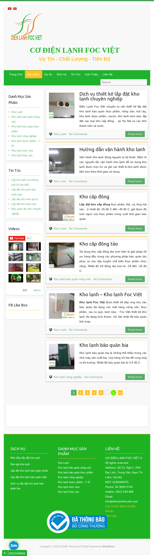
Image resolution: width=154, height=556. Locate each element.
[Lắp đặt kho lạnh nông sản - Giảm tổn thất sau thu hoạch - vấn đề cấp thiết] (33, 278)
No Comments (78, 134)
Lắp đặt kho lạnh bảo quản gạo (23, 192)
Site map (111, 515)
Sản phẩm (33, 74)
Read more (135, 134)
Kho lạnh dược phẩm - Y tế (25, 143)
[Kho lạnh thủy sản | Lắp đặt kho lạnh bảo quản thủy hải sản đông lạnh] (33, 257)
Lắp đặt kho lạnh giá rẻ (24, 199)
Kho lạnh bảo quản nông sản (72, 279)
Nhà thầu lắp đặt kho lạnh (25, 457)
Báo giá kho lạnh (20, 464)
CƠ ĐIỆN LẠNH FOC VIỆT (75, 50)
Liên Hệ (107, 74)
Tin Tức (76, 74)
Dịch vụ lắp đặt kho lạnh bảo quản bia (27, 486)
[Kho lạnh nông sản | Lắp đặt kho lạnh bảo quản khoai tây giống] (15, 278)
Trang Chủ (15, 74)
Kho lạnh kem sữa (22, 150)
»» (120, 392)
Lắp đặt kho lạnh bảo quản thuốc (29, 470)
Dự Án (48, 74)
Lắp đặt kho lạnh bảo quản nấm (28, 477)
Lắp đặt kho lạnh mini (23, 204)
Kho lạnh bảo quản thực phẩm (25, 129)
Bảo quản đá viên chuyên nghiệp (26, 211)
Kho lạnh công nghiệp (68, 377)
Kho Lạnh (60, 134)
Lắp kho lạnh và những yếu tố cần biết (24, 182)
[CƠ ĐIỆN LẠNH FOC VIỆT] (27, 27)
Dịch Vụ (62, 74)
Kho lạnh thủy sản (21, 155)
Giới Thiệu (91, 74)
